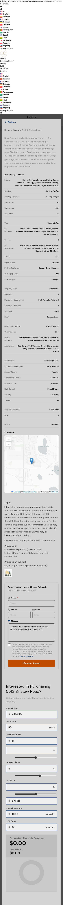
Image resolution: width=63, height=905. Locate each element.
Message (15, 621)
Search (3, 58)
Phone (15, 609)
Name (14, 598)
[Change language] (2, 11)
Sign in (10, 48)
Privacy (29, 656)
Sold (2, 66)
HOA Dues (11, 821)
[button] (31, 461)
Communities (5, 61)
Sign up (3, 48)
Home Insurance (14, 808)
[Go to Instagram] (1, 9)
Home (7, 130)
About (3, 68)
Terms (22, 656)
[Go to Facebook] (1, 6)
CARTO (54, 492)
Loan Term (11, 721)
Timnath (17, 130)
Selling (3, 63)
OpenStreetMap (30, 492)
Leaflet (16, 492)
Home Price (11, 708)
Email (38, 609)
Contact (3, 71)
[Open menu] (1, 113)
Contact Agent (31, 663)
